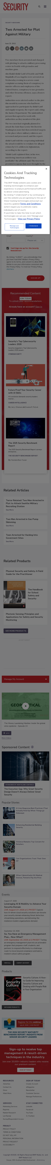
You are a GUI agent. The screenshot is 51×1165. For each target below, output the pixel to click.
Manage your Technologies (14, 227)
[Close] (46, 168)
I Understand (33, 226)
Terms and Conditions (30, 203)
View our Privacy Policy (29, 219)
